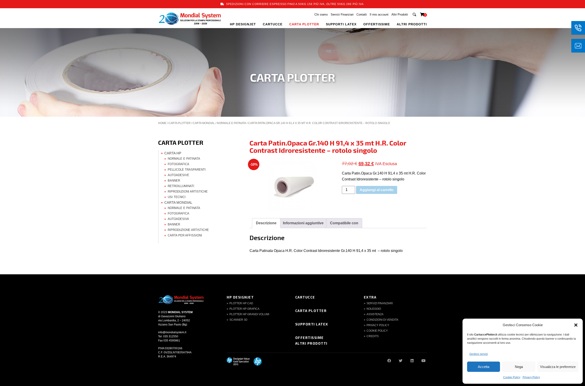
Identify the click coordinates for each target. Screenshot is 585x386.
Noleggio (374, 308)
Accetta (483, 367)
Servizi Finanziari (342, 14)
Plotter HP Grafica (244, 308)
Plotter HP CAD (241, 303)
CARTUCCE (272, 24)
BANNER (174, 180)
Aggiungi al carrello (377, 190)
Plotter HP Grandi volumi (249, 314)
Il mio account (379, 14)
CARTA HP (172, 153)
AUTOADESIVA (178, 219)
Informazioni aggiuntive (303, 223)
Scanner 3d (238, 319)
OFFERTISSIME (376, 24)
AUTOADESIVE (178, 175)
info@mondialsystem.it (172, 332)
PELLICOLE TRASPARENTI (187, 169)
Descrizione (266, 223)
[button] (576, 325)
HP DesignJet (240, 297)
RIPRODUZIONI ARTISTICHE (188, 191)
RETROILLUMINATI (181, 186)
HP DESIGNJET (243, 24)
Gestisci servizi (478, 354)
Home (162, 123)
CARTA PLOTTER (304, 24)
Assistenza (375, 314)
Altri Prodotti (399, 14)
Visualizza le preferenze (558, 367)
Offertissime (309, 338)
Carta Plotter (311, 311)
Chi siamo (321, 14)
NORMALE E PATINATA (231, 123)
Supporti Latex (311, 324)
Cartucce (305, 297)
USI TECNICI (177, 197)
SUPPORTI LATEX (341, 24)
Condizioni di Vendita (382, 319)
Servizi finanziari (380, 303)
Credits (373, 336)
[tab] (266, 223)
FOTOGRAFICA (178, 164)
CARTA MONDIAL (204, 123)
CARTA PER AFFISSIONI (185, 235)
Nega (519, 367)
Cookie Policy (511, 377)
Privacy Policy (531, 377)
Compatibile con (344, 223)
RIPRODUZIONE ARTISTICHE (188, 230)
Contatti (361, 14)
